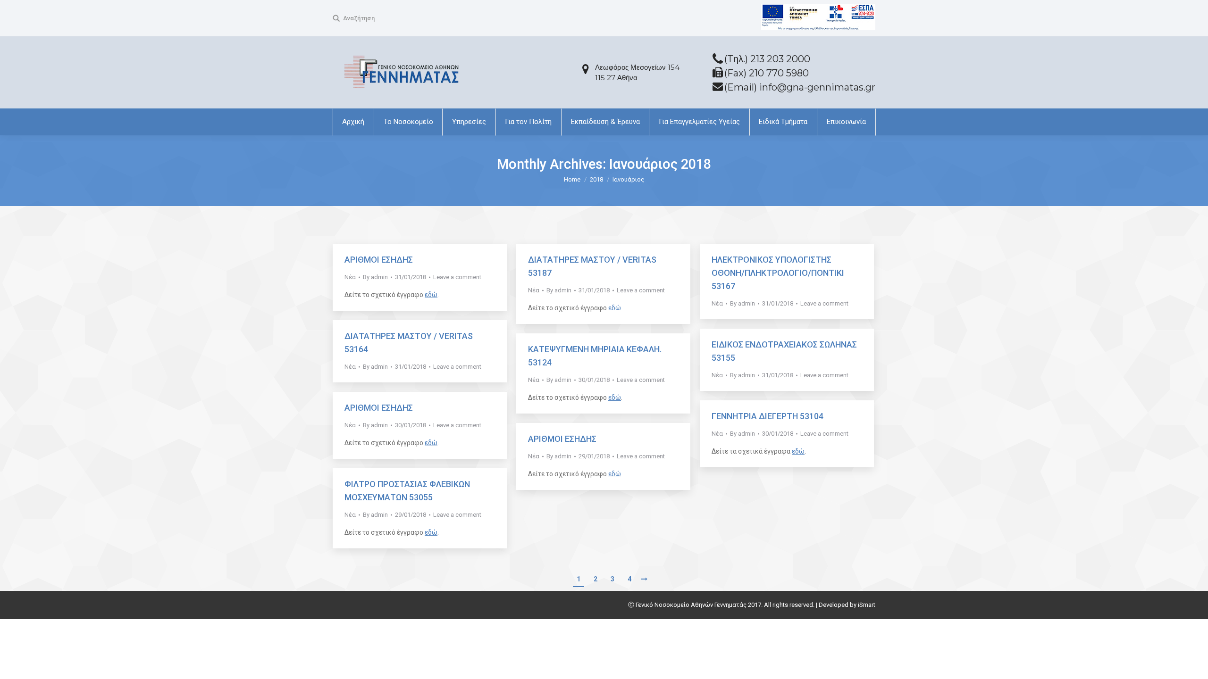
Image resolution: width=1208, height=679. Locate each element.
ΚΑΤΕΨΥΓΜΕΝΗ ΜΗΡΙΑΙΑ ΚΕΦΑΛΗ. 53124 (595, 355)
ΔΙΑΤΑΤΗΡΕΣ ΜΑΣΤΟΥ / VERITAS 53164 (408, 342)
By (375, 277)
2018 (596, 179)
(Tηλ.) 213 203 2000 (767, 59)
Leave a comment (457, 277)
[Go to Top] (1193, 664)
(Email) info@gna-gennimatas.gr (799, 87)
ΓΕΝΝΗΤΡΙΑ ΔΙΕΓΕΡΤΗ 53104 (767, 416)
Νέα (350, 277)
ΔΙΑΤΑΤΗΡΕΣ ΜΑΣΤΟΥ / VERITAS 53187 (592, 266)
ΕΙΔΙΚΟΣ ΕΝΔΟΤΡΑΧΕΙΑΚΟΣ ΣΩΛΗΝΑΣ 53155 (784, 351)
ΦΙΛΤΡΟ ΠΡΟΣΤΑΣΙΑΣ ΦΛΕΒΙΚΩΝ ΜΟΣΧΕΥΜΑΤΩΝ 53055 (407, 490)
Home (572, 179)
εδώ (431, 294)
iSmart (866, 604)
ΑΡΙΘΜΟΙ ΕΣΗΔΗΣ (378, 260)
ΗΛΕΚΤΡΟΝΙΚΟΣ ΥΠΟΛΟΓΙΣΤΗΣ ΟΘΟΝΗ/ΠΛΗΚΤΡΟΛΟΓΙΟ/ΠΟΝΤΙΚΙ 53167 (778, 273)
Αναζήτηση (359, 18)
